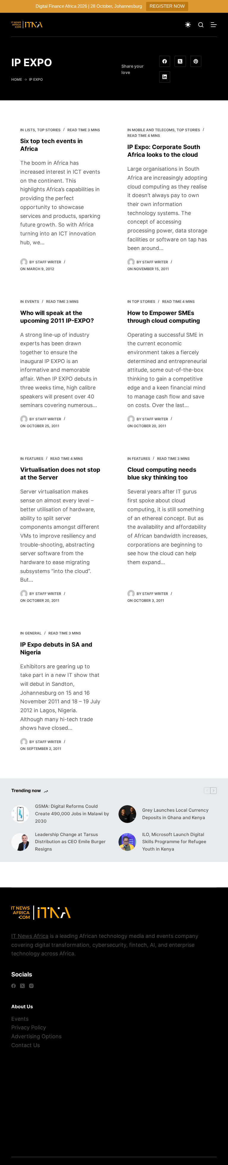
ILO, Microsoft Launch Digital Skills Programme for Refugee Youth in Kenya (174, 842)
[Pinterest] (196, 61)
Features (34, 458)
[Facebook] (164, 61)
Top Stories (49, 130)
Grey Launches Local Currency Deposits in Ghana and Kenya (175, 813)
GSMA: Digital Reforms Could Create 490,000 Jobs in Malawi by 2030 (72, 813)
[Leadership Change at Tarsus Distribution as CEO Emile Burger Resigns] (20, 842)
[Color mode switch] (188, 25)
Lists (30, 130)
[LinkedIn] (164, 77)
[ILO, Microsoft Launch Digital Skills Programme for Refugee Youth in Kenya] (127, 842)
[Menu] (214, 25)
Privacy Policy (28, 1027)
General (33, 633)
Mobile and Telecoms (153, 130)
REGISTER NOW (167, 6)
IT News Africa (29, 936)
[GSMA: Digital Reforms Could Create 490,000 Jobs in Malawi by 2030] (20, 814)
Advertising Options (36, 1036)
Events (32, 301)
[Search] (200, 24)
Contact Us (25, 1045)
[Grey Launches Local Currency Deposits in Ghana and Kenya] (127, 814)
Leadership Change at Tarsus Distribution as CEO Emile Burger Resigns (70, 842)
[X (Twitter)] (180, 61)
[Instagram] (31, 986)
